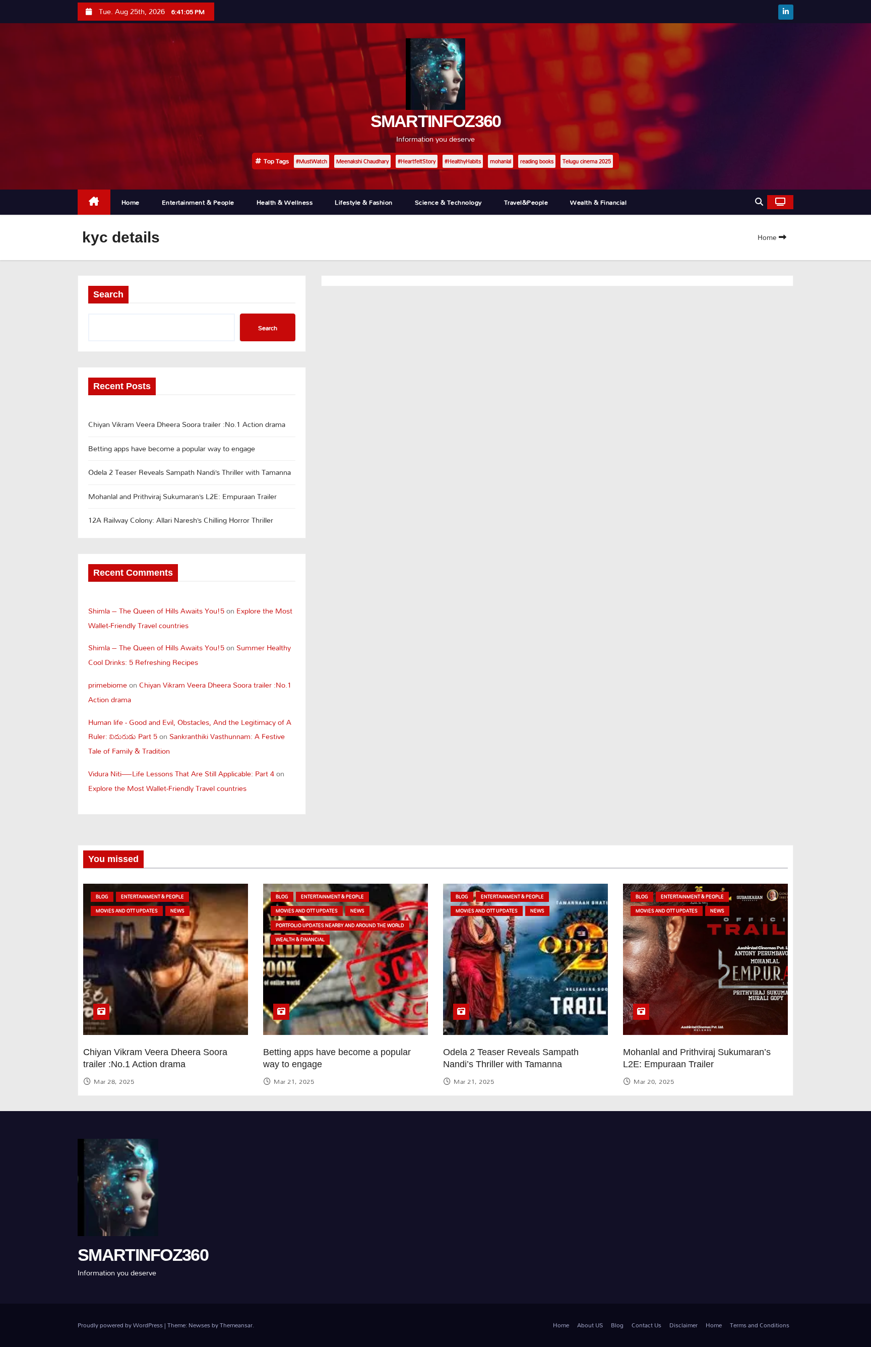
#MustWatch (311, 161)
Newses (199, 1325)
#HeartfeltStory (417, 161)
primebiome (107, 685)
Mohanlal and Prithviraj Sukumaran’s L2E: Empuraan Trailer (182, 496)
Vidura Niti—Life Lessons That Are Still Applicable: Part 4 (181, 773)
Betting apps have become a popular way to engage (171, 448)
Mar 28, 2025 (114, 1081)
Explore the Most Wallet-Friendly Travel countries (167, 788)
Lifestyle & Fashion (364, 202)
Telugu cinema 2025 (587, 161)
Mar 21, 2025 (294, 1081)
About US (590, 1325)
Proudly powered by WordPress (121, 1325)
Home (130, 202)
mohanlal (500, 161)
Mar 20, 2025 (654, 1081)
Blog (102, 896)
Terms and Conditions (759, 1325)
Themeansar (236, 1325)
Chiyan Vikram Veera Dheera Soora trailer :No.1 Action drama (186, 424)
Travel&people (526, 202)
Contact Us (646, 1325)
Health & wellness (285, 202)
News (177, 910)
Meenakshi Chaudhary (362, 161)
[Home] (94, 202)
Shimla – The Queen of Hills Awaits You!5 (156, 610)
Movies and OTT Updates (127, 910)
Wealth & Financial (598, 202)
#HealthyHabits (463, 161)
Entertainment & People (198, 202)
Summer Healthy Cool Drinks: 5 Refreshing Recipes (189, 654)
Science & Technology (448, 202)
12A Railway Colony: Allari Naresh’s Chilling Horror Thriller (180, 520)
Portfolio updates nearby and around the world (340, 925)
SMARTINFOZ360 (435, 121)
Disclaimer (683, 1325)
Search (108, 294)
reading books (536, 161)
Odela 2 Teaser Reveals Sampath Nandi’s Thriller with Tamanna (189, 472)
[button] (759, 202)
